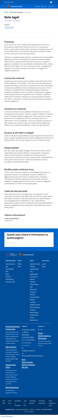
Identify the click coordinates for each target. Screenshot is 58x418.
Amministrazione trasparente (13, 328)
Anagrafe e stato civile (34, 270)
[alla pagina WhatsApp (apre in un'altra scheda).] (44, 6)
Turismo (32, 317)
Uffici (7, 271)
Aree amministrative (10, 267)
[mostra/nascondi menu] (3, 6)
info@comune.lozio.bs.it (28, 351)
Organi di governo (10, 264)
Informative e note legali (16, 12)
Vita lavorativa (33, 320)
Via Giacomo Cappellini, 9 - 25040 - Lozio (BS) (29, 329)
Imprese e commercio (33, 301)
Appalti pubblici (34, 274)
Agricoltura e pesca (35, 264)
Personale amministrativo (10, 278)
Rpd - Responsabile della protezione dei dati (28, 363)
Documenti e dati (10, 282)
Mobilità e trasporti (35, 305)
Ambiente (32, 266)
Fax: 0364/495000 (28, 337)
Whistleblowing (12, 387)
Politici (7, 274)
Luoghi (44, 264)
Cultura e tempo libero (34, 285)
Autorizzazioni (33, 277)
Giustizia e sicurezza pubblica (34, 296)
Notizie (19, 264)
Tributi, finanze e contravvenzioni (34, 313)
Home (6, 12)
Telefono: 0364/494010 (25, 333)
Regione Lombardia (9, 2)
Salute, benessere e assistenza (35, 308)
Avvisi (19, 266)
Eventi (43, 266)
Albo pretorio (11, 346)
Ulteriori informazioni (7, 416)
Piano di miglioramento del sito (52, 403)
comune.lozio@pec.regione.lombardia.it (29, 356)
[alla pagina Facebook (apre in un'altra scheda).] (41, 6)
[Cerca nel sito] (53, 6)
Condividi (9, 21)
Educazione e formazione (33, 290)
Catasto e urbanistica (33, 280)
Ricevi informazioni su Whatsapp (44, 336)
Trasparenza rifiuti (11, 366)
